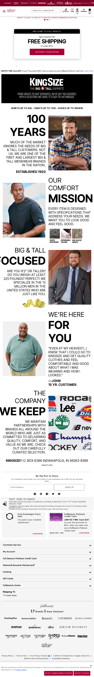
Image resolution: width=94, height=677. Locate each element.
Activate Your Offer (47, 52)
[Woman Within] (28, 618)
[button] (77, 11)
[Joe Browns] (35, 627)
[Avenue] (16, 627)
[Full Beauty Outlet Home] (11, 10)
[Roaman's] (47, 618)
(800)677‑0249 (46, 465)
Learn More (88, 71)
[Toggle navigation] (4, 11)
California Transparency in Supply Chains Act (72, 656)
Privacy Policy (7, 656)
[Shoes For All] (54, 636)
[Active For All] (25, 636)
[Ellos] (51, 627)
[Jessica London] (83, 618)
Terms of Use (21, 656)
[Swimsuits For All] (11, 636)
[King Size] (83, 636)
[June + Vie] (65, 627)
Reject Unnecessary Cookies (58, 673)
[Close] (91, 665)
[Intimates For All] (40, 636)
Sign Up (69, 487)
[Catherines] (65, 618)
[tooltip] (7, 3)
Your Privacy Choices (38, 656)
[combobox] (47, 10)
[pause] (45, 20)
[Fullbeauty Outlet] (47, 645)
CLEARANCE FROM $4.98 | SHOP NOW (47, 18)
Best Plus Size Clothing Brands (36, 658)
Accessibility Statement (61, 658)
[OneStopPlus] (10, 618)
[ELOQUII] (79, 627)
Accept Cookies (82, 673)
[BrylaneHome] (68, 636)
